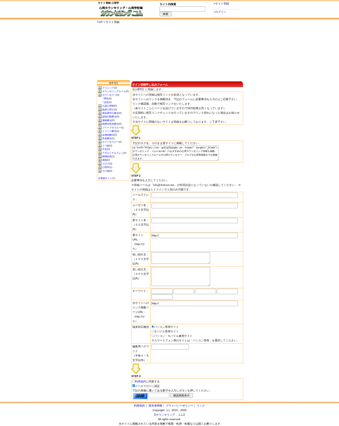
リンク (201, 405)
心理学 (105, 167)
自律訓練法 (108, 135)
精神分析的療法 (110, 124)
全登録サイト (105, 178)
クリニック (108, 88)
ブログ (105, 164)
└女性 (103, 102)
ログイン (220, 11)
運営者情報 (155, 405)
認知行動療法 (109, 116)
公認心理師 (108, 106)
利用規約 (140, 381)
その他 (105, 171)
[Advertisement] (169, 52)
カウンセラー (109, 95)
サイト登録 (222, 3)
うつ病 (105, 145)
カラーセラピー (110, 142)
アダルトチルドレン (112, 153)
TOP (100, 22)
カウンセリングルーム (114, 91)
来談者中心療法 (110, 113)
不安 (104, 149)
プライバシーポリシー (179, 405)
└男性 (103, 98)
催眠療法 (107, 120)
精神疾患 (107, 156)
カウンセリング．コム (169, 414)
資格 (104, 160)
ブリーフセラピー (111, 127)
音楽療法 (107, 138)
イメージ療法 (109, 131)
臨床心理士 (108, 109)
